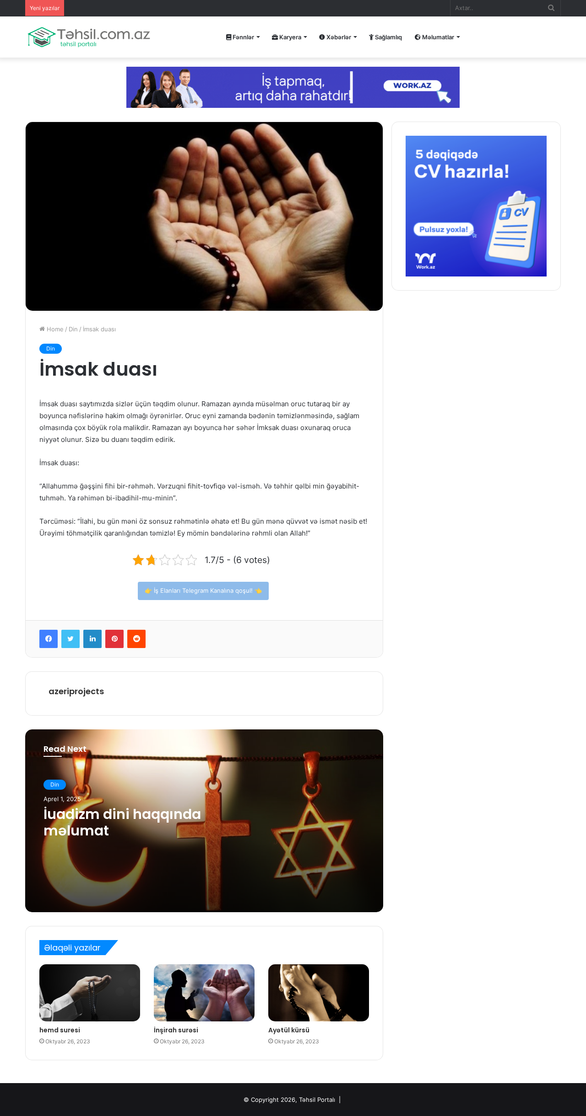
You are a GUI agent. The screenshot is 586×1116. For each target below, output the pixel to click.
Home (54, 329)
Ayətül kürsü (288, 1030)
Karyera (289, 37)
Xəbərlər (338, 37)
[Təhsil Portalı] (88, 37)
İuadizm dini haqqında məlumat (122, 822)
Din (73, 329)
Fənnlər (242, 37)
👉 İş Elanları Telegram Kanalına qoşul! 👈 (203, 590)
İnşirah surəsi (176, 1030)
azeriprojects (76, 691)
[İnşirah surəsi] (204, 992)
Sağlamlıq (388, 37)
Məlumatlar (437, 37)
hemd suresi (59, 1030)
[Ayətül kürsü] (318, 992)
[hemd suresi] (89, 992)
